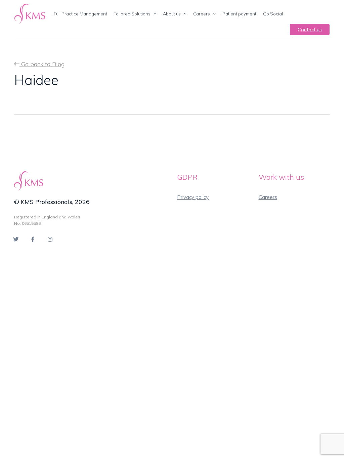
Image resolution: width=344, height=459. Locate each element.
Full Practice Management (80, 13)
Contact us (310, 30)
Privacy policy (193, 197)
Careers (201, 13)
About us (172, 13)
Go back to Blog (41, 64)
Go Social (273, 13)
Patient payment (239, 13)
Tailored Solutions (132, 13)
